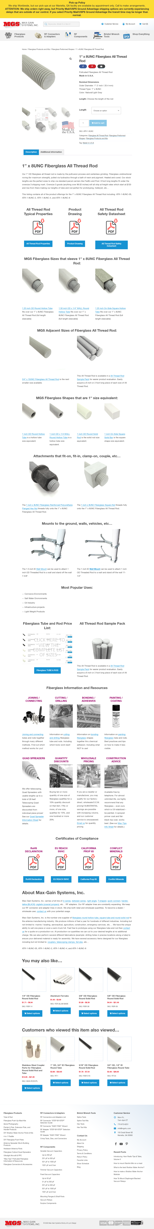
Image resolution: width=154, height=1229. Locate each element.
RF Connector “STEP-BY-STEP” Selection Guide (52, 1122)
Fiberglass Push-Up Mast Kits (15, 1121)
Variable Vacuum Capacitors (51, 1151)
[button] (70, 59)
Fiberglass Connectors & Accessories (18, 1164)
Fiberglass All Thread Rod (98, 136)
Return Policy (82, 1157)
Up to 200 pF (47, 1155)
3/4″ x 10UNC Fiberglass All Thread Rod (40, 379)
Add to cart (99, 123)
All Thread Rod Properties (38, 244)
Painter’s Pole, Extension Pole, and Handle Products (17, 1128)
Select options (33, 1013)
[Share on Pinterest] (92, 66)
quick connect (114, 901)
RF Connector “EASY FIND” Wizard (53, 1126)
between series (79, 901)
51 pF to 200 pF (48, 1182)
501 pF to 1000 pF (49, 1162)
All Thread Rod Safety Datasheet (111, 245)
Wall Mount (41, 569)
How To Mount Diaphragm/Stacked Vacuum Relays (127, 1180)
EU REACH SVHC (61, 879)
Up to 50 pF (46, 1178)
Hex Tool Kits (82, 1127)
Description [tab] (31, 152)
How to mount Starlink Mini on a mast (128, 1163)
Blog (78, 1167)
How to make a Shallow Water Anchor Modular (128, 1173)
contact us (41, 911)
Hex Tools (80, 1124)
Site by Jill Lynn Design (68, 1223)
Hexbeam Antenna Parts (13, 1149)
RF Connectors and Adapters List (53, 1117)
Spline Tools (81, 1117)
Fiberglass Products (13, 1113)
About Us (80, 1143)
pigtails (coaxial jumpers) (47, 904)
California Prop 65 (88, 879)
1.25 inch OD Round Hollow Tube (37, 308)
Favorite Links (82, 1160)
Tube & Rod (8, 1117)
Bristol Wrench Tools (86, 1113)
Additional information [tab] (51, 152)
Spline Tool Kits (82, 1121)
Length (82, 110)
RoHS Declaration (34, 879)
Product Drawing (75, 244)
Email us (81, 823)
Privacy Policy (82, 1150)
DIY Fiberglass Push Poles (14, 1140)
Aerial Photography (11, 1124)
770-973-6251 (123, 1124)
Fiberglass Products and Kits (39, 49)
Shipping (80, 1147)
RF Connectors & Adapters (52, 1113)
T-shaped (102, 901)
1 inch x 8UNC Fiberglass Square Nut (98, 505)
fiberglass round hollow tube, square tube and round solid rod (100, 918)
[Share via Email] (101, 66)
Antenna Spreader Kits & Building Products (16, 1144)
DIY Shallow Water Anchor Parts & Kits (18, 1133)
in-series (67, 901)
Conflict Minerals (116, 879)
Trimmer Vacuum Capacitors (51, 1170)
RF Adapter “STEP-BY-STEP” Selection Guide (55, 1131)
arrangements (137, 6)
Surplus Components (48, 1203)
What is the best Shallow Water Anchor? (129, 1167)
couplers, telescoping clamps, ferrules (65, 942)
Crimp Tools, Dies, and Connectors (53, 1139)
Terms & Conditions (84, 1153)
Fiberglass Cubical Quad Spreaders (17, 1152)
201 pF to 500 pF (48, 1158)
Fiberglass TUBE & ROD (47, 670)
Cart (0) (145, 24)
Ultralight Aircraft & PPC (13, 1155)
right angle (92, 901)
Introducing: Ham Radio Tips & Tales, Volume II (128, 1158)
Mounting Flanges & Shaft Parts (52, 1196)
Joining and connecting (32, 735)
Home (24, 49)
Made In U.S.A (88, 143)
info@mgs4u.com (124, 1128)
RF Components (47, 1147)
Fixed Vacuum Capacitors (50, 1174)
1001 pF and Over (49, 1165)
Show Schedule (83, 1164)
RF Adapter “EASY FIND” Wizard (52, 1135)
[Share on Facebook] (83, 66)
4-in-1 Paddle (9, 1136)
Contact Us (82, 1136)
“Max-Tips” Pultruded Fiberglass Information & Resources (16, 1160)
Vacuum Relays (46, 1200)
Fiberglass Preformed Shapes (62, 49)
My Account (81, 1140)
